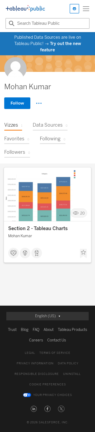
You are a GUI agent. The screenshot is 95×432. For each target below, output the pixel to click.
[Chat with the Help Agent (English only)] (74, 8)
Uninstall (72, 374)
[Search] (11, 23)
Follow (17, 103)
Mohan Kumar (20, 236)
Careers (36, 340)
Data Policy (68, 363)
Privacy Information (35, 363)
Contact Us (56, 340)
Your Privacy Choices (52, 395)
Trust (12, 329)
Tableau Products (72, 329)
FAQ (36, 329)
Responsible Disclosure (37, 374)
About (49, 329)
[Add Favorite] (83, 253)
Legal (30, 353)
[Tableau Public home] (25, 8)
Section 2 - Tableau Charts (38, 228)
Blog (24, 329)
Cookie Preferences (47, 384)
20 (82, 213)
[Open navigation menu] (86, 8)
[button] (34, 409)
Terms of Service (54, 353)
